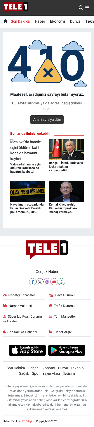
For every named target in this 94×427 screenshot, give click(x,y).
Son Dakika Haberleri (22, 332)
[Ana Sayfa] (5, 21)
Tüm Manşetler (65, 316)
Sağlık (24, 373)
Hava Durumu (65, 295)
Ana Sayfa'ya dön (47, 119)
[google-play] (66, 351)
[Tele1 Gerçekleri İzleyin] (15, 8)
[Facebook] (32, 281)
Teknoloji (78, 368)
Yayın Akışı (51, 373)
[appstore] (27, 351)
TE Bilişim (28, 421)
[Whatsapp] (61, 281)
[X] (40, 281)
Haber (40, 21)
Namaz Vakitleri (20, 306)
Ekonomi (57, 21)
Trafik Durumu (64, 306)
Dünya (75, 21)
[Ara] (81, 7)
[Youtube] (54, 281)
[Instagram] (47, 281)
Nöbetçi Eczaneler (21, 295)
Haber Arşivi (63, 332)
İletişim (69, 373)
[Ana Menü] (87, 7)
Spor (36, 373)
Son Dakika (20, 21)
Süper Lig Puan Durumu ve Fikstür (22, 319)
